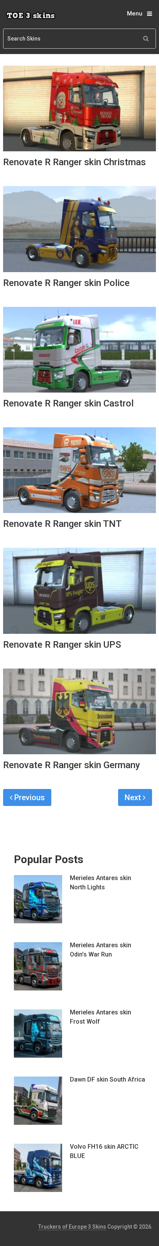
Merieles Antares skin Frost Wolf (100, 1017)
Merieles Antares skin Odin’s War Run (100, 949)
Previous (28, 797)
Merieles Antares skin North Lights (100, 882)
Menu (134, 13)
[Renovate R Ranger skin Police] (79, 229)
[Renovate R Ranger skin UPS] (79, 590)
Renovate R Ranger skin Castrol (68, 403)
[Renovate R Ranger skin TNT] (79, 470)
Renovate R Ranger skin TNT (62, 523)
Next (134, 797)
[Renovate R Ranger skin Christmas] (79, 108)
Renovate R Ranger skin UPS (62, 644)
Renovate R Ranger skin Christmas (74, 162)
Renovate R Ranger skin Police (66, 283)
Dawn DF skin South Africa (107, 1079)
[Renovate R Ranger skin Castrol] (79, 350)
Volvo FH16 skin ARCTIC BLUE (104, 1151)
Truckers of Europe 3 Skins (72, 1227)
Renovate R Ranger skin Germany (71, 765)
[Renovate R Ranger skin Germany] (79, 711)
